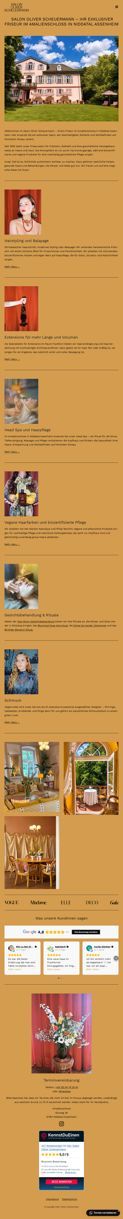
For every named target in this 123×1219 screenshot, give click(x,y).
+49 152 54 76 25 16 (66, 1087)
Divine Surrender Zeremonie (89, 625)
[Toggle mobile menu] (116, 6)
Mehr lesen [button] (14, 969)
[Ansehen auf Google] (11, 948)
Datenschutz (69, 1199)
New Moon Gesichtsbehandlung (35, 621)
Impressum (52, 1199)
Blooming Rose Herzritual (53, 625)
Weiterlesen (70, 1172)
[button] (6, 958)
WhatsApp (65, 1091)
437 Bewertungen (52, 1145)
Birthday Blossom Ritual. (18, 629)
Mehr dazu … (12, 266)
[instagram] (61, 1123)
